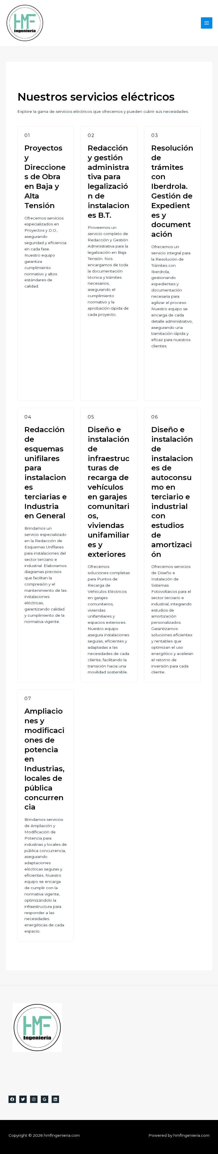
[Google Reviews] (44, 1099)
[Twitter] (23, 1099)
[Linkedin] (55, 1099)
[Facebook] (12, 1099)
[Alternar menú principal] (207, 23)
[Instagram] (33, 1099)
